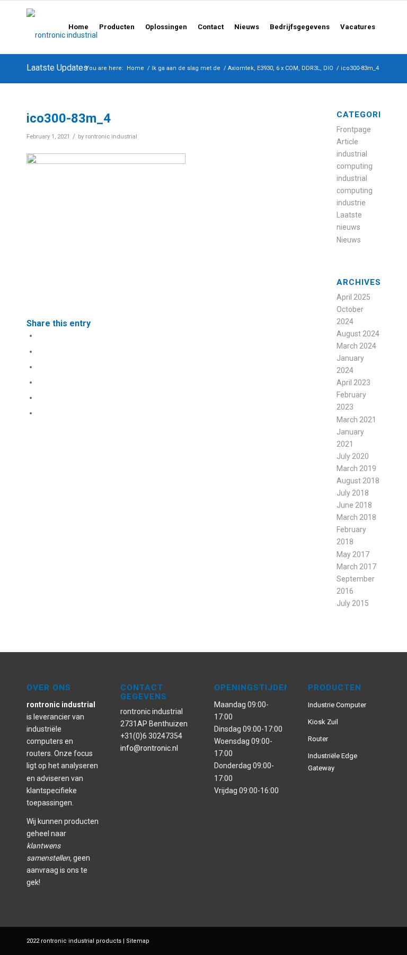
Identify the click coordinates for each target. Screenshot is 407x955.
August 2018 (358, 480)
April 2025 (353, 297)
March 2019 (356, 468)
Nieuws (349, 240)
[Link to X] (357, 940)
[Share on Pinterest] (40, 382)
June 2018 (354, 505)
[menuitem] (78, 27)
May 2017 (353, 554)
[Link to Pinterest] (325, 940)
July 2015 (353, 603)
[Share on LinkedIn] (40, 397)
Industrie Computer (337, 705)
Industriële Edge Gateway (332, 762)
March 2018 (356, 517)
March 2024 (356, 346)
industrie (351, 202)
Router (318, 739)
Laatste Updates (57, 68)
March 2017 (356, 566)
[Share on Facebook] (40, 335)
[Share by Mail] (40, 413)
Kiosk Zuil (323, 722)
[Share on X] (40, 351)
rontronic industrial (111, 136)
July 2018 (353, 493)
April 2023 (353, 382)
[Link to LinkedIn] (373, 940)
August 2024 (358, 333)
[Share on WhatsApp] (40, 366)
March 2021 (356, 419)
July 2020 (353, 456)
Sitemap (137, 940)
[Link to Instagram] (341, 940)
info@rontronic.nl (149, 748)
